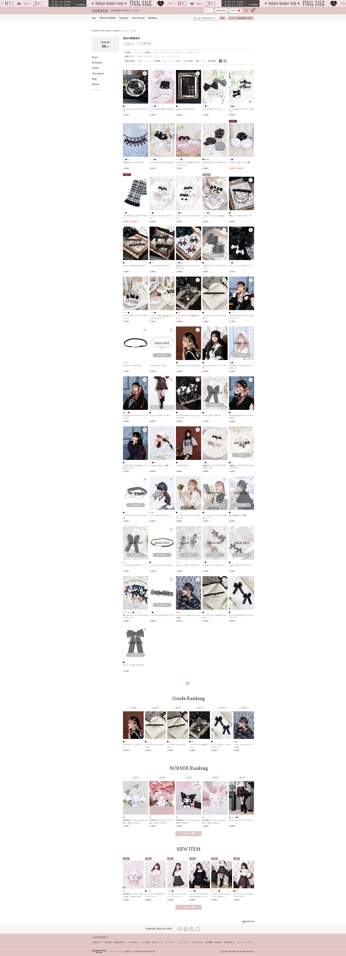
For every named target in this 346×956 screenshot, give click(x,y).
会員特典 (108, 942)
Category (123, 18)
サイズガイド (170, 942)
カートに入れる (252, 10)
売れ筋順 (155, 52)
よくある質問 (145, 942)
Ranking (152, 18)
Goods (96, 90)
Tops (95, 57)
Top (94, 18)
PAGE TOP (249, 922)
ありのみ (148, 61)
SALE (163, 56)
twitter (185, 929)
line (197, 929)
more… (187, 833)
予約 (170, 56)
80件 (171, 61)
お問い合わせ (197, 942)
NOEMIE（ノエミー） (121, 31)
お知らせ (235, 10)
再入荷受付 (215, 255)
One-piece (98, 73)
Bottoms (97, 63)
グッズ (133, 31)
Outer (95, 68)
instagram (179, 929)
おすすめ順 (138, 52)
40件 (165, 61)
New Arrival (138, 18)
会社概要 (208, 942)
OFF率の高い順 (192, 52)
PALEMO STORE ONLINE (101, 31)
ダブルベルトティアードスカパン (241, 820)
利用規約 (218, 942)
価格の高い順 (179, 52)
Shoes (95, 84)
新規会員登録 (221, 10)
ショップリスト (184, 942)
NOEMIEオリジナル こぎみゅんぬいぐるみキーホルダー (133, 896)
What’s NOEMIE (107, 18)
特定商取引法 (229, 942)
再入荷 (176, 56)
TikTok (191, 929)
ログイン (208, 10)
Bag (94, 79)
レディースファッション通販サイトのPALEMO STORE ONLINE (131, 951)
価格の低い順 (167, 52)
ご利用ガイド (97, 942)
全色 (203, 61)
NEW (156, 56)
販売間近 (148, 56)
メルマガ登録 (132, 942)
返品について (157, 942)
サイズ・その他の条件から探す (240, 18)
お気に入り (246, 10)
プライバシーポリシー (245, 942)
